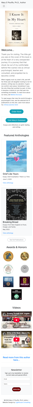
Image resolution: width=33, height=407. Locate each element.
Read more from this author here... (16, 358)
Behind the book (16, 94)
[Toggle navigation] (3, 6)
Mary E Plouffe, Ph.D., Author (13, 2)
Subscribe (16, 389)
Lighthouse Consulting (22, 402)
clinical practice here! (11, 105)
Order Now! (16, 112)
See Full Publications (16, 240)
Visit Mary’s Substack (16, 120)
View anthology (8, 183)
